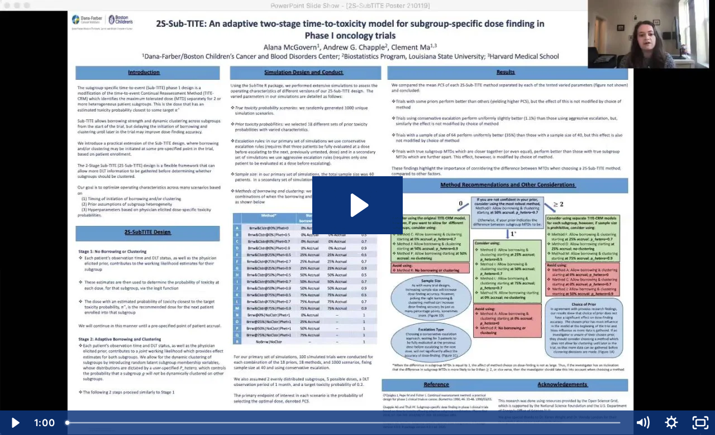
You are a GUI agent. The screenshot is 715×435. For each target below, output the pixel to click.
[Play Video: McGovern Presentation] (357, 205)
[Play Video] (14, 422)
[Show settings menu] (671, 422)
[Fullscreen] (700, 422)
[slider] (344, 422)
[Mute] (642, 422)
